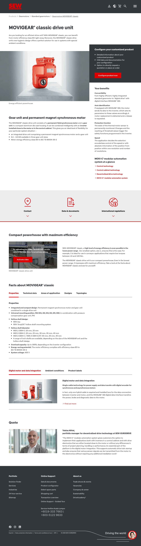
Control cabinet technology (108, 170)
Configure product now (108, 75)
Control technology (105, 166)
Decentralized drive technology (110, 174)
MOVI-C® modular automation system (112, 178)
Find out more (70, 403)
